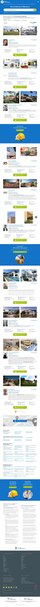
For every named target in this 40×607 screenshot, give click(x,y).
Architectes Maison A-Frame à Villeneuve (7, 452)
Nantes (4, 563)
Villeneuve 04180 (15, 43)
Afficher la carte (21, 420)
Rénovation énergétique (7, 580)
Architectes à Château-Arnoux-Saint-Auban (8, 438)
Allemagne (23, 555)
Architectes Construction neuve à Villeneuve (8, 467)
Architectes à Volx (5, 431)
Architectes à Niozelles (29, 431)
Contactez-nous (24, 577)
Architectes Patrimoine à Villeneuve (19, 460)
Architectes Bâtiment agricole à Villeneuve (19, 459)
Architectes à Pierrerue (29, 432)
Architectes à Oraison (29, 439)
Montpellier (5, 571)
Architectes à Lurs (5, 433)
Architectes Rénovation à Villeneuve (19, 466)
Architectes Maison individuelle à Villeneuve (8, 446)
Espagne (22, 559)
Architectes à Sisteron (29, 440)
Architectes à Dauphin (17, 432)
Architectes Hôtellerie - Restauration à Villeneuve (31, 455)
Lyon (4, 557)
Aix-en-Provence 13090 (16, 163)
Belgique (22, 557)
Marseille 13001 (14, 192)
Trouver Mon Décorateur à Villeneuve (27, 601)
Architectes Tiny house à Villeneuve (8, 449)
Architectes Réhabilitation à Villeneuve (8, 475)
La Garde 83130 (14, 323)
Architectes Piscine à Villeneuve (19, 471)
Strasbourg (5, 564)
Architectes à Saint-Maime (7, 432)
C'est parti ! (27, 487)
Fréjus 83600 (14, 285)
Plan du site (23, 580)
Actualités (23, 579)
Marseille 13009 (14, 355)
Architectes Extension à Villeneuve (19, 468)
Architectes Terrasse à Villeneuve (8, 469)
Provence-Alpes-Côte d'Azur (11, 4)
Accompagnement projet (7, 581)
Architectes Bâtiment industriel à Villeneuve (8, 459)
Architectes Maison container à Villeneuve (30, 450)
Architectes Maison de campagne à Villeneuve (31, 448)
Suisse (22, 568)
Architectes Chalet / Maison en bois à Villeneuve (31, 446)
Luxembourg (23, 564)
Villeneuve (11, 443)
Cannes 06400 (14, 227)
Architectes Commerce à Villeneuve (19, 454)
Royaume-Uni (23, 567)
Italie (22, 563)
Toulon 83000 (14, 107)
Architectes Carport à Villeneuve (30, 451)
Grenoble (4, 569)
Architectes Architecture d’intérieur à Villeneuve (8, 474)
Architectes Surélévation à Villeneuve (8, 468)
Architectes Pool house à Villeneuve (8, 453)
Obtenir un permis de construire (8, 579)
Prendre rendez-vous (20, 251)
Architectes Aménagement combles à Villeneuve (20, 476)
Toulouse (4, 559)
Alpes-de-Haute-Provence (21, 4)
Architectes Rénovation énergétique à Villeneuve (31, 467)
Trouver (20, 130)
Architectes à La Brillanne (18, 431)
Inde (22, 561)
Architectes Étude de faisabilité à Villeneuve (19, 474)
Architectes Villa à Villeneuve (18, 449)
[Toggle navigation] (38, 2)
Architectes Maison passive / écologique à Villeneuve (18, 446)
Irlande (22, 562)
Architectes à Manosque (17, 439)
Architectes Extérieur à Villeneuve (8, 460)
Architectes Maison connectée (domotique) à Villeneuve (7, 448)
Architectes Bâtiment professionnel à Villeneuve (8, 457)
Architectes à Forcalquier (29, 437)
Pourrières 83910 (15, 42)
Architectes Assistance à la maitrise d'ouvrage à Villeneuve (8, 472)
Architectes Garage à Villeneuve (19, 453)
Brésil (22, 558)
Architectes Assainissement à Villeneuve (30, 474)
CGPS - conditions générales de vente (28, 582)
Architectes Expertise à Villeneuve (30, 468)
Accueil (4, 4)
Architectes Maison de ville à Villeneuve (18, 448)
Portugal (22, 566)
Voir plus (18, 12)
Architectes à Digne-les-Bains (18, 437)
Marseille (4, 558)
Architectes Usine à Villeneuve (30, 458)
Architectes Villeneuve (30, 4)
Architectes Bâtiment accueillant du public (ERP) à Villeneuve (31, 461)
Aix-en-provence (6, 568)
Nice (4, 562)
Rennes (4, 566)
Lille (3, 567)
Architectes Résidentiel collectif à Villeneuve (8, 455)
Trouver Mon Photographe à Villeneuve (11, 601)
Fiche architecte (34, 39)
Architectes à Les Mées (6, 439)
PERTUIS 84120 (14, 75)
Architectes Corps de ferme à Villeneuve (18, 452)
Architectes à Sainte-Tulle (18, 440)
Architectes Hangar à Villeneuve (30, 456)
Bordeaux (4, 561)
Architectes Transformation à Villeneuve (30, 470)
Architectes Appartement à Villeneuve (31, 453)
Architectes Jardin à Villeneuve (30, 471)
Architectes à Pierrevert (6, 440)
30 (22, 411)
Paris (4, 555)
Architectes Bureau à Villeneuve (19, 456)
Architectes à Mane (17, 433)
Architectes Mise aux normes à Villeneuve (18, 470)
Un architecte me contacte (8, 577)
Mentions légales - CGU (25, 581)
